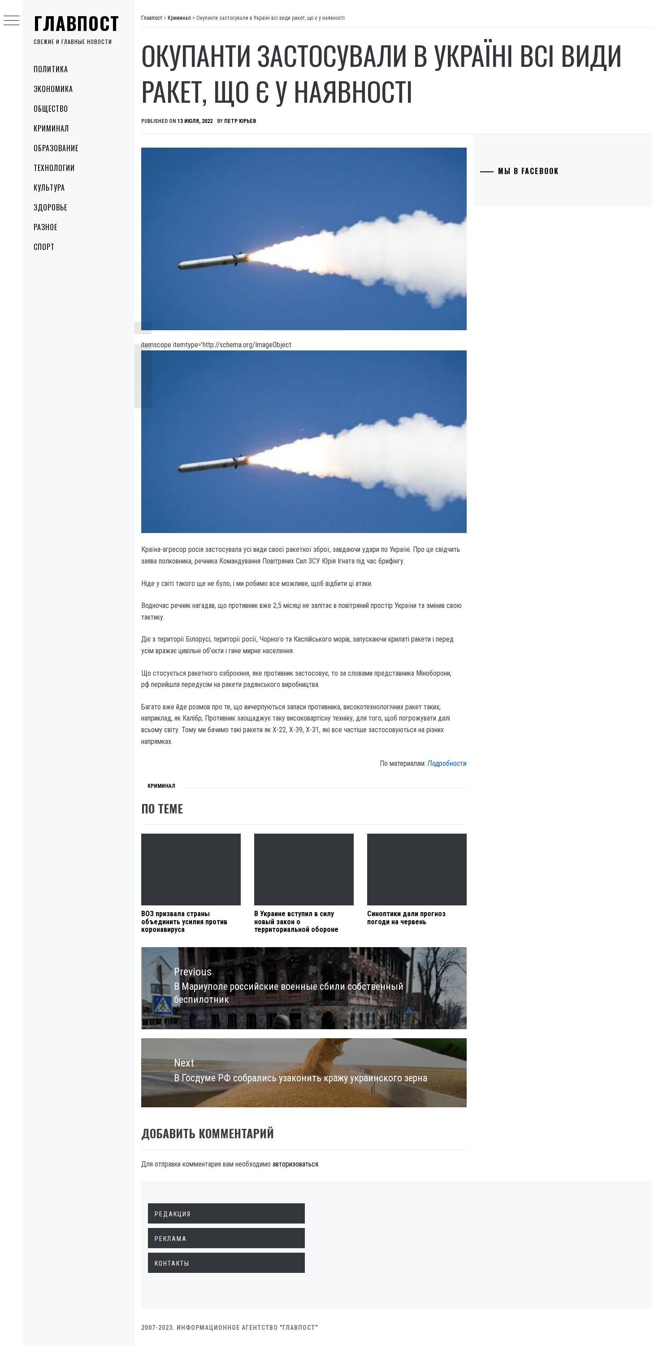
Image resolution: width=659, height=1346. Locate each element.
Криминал (51, 128)
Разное (45, 227)
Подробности (447, 763)
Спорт (44, 246)
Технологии (54, 167)
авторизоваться (295, 1164)
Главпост (77, 22)
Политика (51, 69)
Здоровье (50, 207)
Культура (49, 187)
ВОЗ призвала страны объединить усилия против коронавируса (184, 921)
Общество (51, 108)
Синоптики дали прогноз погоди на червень (406, 917)
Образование (56, 148)
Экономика (53, 88)
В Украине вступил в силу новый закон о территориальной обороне (296, 921)
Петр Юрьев (240, 121)
